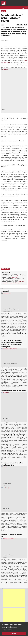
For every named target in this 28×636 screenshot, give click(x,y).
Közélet (3, 11)
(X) (2, 24)
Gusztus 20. (5, 291)
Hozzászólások (5, 268)
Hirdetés (2, 288)
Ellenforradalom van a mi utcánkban (13, 391)
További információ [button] (7, 629)
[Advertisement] (14, 598)
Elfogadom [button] (14, 633)
